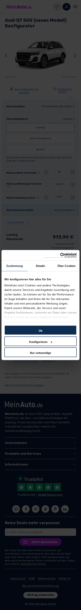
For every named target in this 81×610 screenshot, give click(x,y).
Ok (40, 330)
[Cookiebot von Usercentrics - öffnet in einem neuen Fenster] (60, 255)
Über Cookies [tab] (66, 265)
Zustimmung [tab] (14, 265)
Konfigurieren (38, 341)
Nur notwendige (40, 352)
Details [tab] (40, 265)
